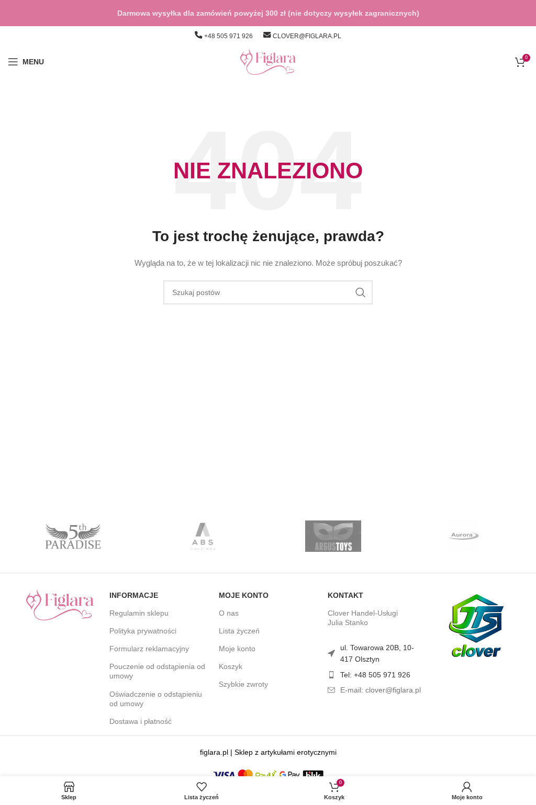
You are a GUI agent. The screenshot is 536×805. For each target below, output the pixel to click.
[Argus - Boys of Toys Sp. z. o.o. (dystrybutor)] (333, 536)
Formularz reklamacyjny (149, 648)
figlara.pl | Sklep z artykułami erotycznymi (268, 752)
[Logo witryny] (268, 61)
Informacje (133, 595)
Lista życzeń (239, 631)
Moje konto (244, 595)
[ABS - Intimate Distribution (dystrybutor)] (203, 536)
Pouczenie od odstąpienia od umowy (157, 671)
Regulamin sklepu (139, 613)
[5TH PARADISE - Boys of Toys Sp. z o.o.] (73, 536)
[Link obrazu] (60, 603)
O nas (229, 613)
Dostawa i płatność (140, 721)
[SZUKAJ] (361, 292)
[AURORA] (463, 536)
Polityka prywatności (142, 631)
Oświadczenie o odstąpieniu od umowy (155, 699)
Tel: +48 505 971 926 (375, 675)
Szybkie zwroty (243, 684)
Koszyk (230, 666)
